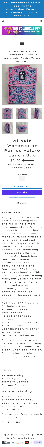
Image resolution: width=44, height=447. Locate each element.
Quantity (22, 175)
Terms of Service (15, 381)
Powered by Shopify (25, 438)
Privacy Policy (13, 385)
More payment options (22, 197)
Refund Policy (13, 375)
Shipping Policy (14, 378)
